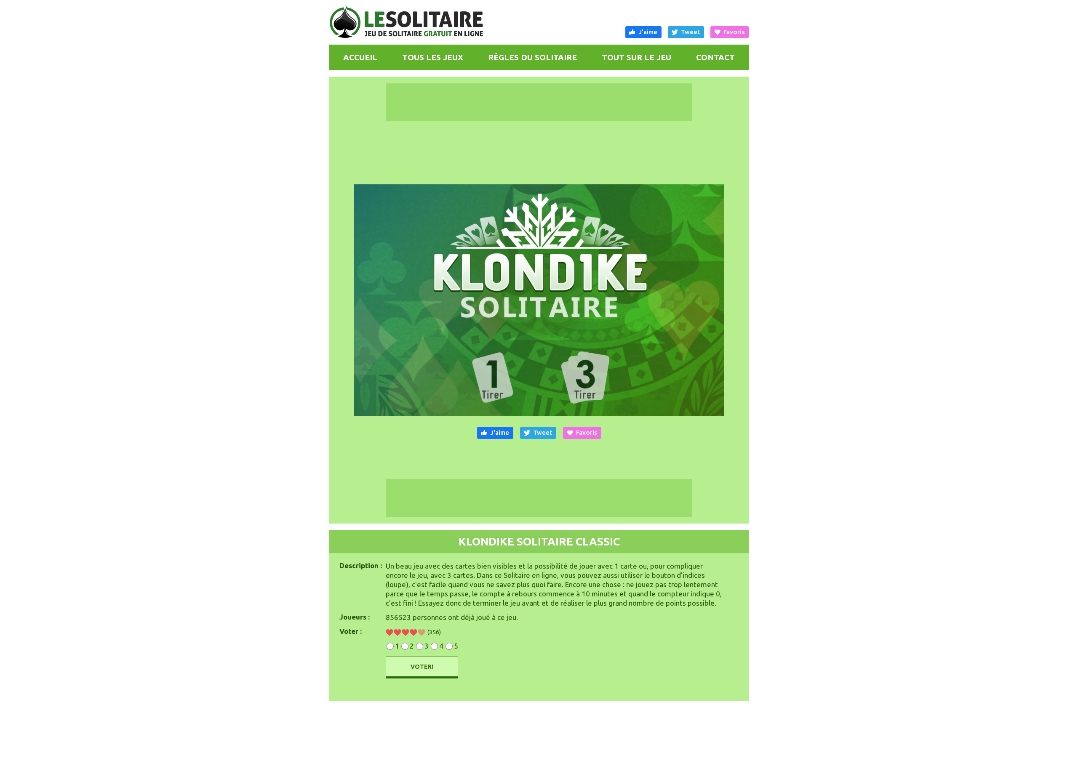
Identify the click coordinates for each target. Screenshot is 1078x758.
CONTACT (715, 57)
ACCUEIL (360, 57)
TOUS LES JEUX (432, 57)
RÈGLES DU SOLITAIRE (532, 57)
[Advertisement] (227, 310)
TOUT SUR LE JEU (636, 57)
